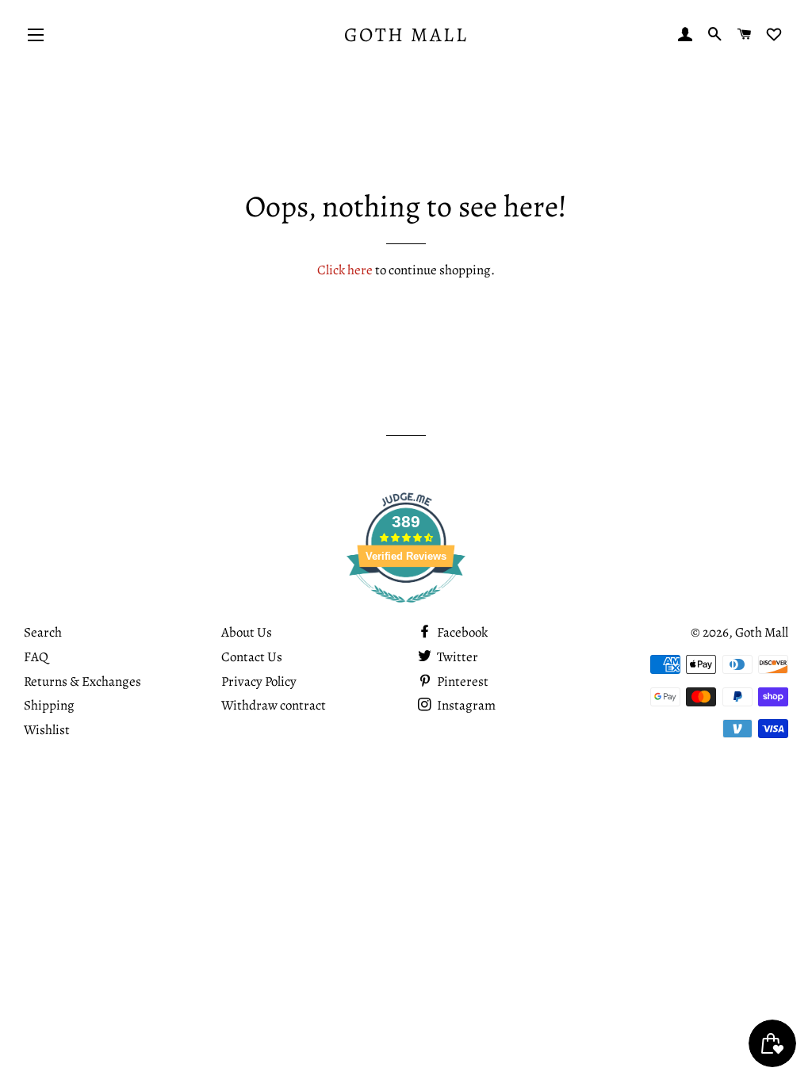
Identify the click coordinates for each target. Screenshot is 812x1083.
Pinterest (461, 681)
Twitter (456, 657)
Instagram (465, 705)
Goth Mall (406, 34)
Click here (345, 270)
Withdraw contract (273, 705)
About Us (246, 632)
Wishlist (47, 730)
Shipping (49, 705)
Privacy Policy (259, 681)
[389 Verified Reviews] (406, 611)
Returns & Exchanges (82, 681)
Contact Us (251, 657)
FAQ (36, 657)
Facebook (461, 632)
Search (43, 632)
